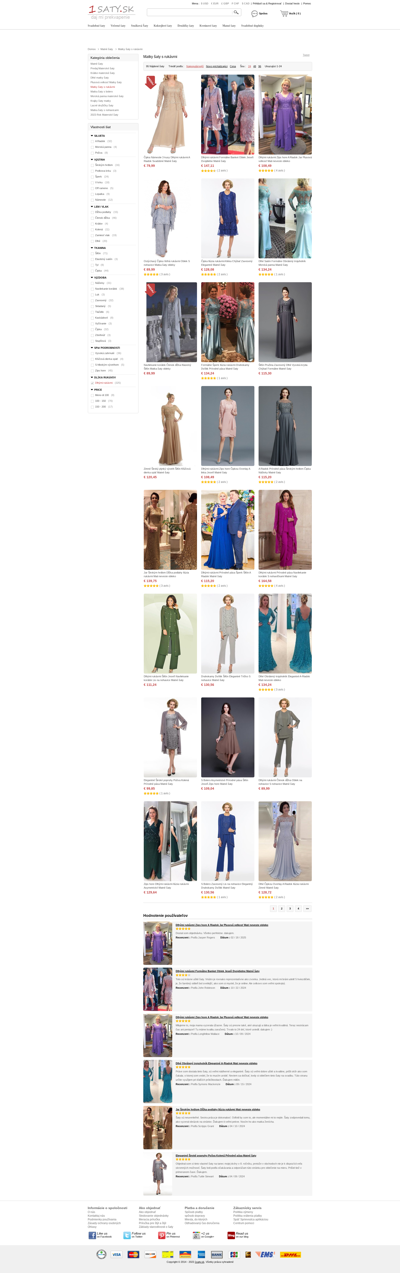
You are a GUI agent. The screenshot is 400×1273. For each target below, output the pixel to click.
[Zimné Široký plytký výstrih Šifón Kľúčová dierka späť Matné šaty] (170, 426)
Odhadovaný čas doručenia (202, 1223)
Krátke (101, 223)
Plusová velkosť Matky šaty (106, 82)
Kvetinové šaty (208, 25)
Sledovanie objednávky (154, 1215)
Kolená (102, 229)
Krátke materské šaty (103, 73)
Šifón (101, 253)
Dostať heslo (292, 3)
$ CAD (246, 3)
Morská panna (106, 147)
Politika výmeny (243, 1212)
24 (249, 66)
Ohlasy (92, 1227)
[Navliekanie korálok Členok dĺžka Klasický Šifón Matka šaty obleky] (170, 322)
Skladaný (103, 306)
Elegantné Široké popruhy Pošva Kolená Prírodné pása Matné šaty (216, 1155)
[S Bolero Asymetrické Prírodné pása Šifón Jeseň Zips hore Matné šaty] (227, 737)
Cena (233, 66)
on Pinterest (173, 1235)
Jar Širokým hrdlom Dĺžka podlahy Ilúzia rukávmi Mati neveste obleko (218, 1109)
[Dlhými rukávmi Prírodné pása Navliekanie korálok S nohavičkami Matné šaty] (285, 530)
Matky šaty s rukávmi (130, 49)
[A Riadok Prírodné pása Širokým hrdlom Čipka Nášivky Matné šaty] (285, 426)
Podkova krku (105, 170)
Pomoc (307, 3)
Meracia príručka (149, 1219)
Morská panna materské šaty (107, 96)
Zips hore (104, 370)
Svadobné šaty (96, 25)
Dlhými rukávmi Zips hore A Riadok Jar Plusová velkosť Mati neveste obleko (222, 925)
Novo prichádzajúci (217, 66)
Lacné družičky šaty (102, 105)
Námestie (104, 199)
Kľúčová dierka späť (109, 359)
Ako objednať (147, 1212)
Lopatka (102, 194)
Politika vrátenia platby (247, 1215)
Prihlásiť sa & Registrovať (267, 3)
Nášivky (103, 283)
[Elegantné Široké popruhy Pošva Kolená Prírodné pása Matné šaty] (170, 737)
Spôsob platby (194, 1212)
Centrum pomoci (243, 1223)
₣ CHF (235, 3)
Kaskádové (104, 317)
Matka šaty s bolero (102, 91)
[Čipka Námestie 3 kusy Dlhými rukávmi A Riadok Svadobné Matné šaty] (170, 115)
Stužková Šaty (139, 25)
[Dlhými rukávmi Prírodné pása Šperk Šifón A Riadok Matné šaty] (227, 530)
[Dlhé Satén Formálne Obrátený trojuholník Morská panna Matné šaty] (285, 218)
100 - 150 (104, 400)
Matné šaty (229, 25)
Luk (100, 294)
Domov (92, 49)
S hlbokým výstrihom (109, 364)
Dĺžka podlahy (106, 212)
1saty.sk (199, 1261)
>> (307, 908)
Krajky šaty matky (101, 100)
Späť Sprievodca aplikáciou (250, 1219)
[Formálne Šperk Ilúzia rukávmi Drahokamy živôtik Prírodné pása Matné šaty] (227, 322)
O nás (91, 1212)
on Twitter (139, 1235)
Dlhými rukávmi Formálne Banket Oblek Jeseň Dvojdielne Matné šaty (217, 971)
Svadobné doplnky (252, 25)
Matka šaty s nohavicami (105, 110)
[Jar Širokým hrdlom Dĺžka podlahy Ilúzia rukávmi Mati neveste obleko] (170, 530)
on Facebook (104, 1235)
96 (259, 66)
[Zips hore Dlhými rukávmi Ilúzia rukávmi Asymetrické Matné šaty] (170, 841)
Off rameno (104, 188)
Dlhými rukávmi (108, 382)
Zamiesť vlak (106, 235)
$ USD (204, 3)
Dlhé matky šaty (100, 77)
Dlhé (101, 241)
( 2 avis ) (222, 170)
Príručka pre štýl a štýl (152, 1223)
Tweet (306, 55)
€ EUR (215, 3)
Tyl (99, 264)
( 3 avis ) (164, 274)
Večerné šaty (118, 25)
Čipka (102, 270)
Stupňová (103, 340)
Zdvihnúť (103, 335)
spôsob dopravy (195, 1215)
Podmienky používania (102, 1219)
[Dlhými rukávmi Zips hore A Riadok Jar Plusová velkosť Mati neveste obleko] (285, 115)
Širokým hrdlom (107, 165)
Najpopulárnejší (195, 66)
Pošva (101, 152)
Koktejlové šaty (163, 25)
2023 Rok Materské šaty (104, 114)
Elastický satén (106, 259)
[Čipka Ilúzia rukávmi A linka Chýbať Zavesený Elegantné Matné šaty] (227, 218)
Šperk (102, 176)
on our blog (242, 1235)
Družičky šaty (186, 25)
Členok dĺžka (106, 217)
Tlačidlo (102, 311)
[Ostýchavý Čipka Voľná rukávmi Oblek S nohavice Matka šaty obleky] (170, 218)
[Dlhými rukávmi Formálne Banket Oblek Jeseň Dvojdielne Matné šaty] (227, 115)
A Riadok (103, 141)
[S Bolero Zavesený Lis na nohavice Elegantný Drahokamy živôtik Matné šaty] (227, 841)
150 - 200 (104, 406)
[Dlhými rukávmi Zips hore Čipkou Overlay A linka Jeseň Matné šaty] (227, 426)
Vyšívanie (103, 323)
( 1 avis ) (279, 274)
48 (254, 66)
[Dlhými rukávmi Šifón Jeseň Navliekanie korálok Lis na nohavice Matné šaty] (170, 634)
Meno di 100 (104, 395)
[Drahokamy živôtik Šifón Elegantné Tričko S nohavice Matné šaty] (227, 634)
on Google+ (207, 1235)
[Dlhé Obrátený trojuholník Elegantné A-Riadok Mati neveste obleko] (285, 634)
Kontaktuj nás (96, 1215)
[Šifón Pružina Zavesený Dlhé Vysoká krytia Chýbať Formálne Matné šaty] (285, 322)
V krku (102, 182)
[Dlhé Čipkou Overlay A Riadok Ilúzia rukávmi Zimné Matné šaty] (285, 841)
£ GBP (225, 3)
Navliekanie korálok (109, 288)
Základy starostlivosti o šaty (156, 1227)
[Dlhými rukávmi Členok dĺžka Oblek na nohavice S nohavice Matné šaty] (285, 737)
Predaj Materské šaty (103, 68)
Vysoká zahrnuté (108, 353)
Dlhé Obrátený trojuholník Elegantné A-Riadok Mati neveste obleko (216, 1063)
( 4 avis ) (279, 170)
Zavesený (104, 300)
